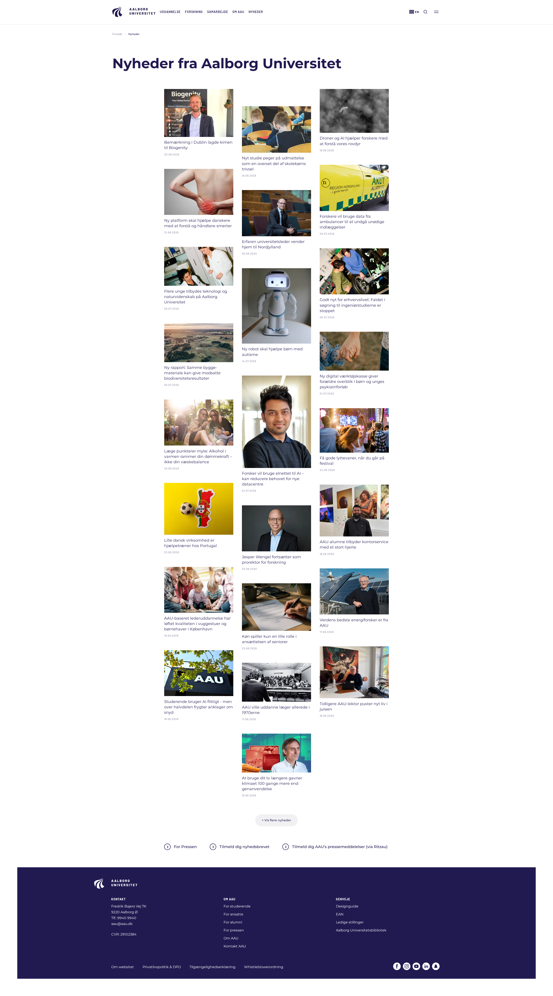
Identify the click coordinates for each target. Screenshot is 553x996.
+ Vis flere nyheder (276, 820)
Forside (117, 34)
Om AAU (238, 12)
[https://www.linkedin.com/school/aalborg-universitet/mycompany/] (426, 966)
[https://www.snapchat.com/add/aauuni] (436, 966)
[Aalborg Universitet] (134, 11)
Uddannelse (170, 12)
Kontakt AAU (235, 946)
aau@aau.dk (122, 924)
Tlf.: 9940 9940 (123, 918)
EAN (339, 914)
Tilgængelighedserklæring (212, 967)
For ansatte (233, 914)
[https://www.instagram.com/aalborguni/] (406, 966)
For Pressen (185, 846)
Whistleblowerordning (263, 967)
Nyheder (256, 12)
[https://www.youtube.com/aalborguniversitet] (416, 966)
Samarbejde (217, 12)
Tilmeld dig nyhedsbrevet (244, 846)
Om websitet (122, 967)
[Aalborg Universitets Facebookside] (397, 966)
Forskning (194, 12)
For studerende (237, 906)
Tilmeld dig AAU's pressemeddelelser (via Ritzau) (340, 846)
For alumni (233, 922)
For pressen (234, 930)
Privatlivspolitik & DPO (162, 967)
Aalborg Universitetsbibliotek (361, 930)
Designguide (347, 906)
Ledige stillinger (350, 922)
